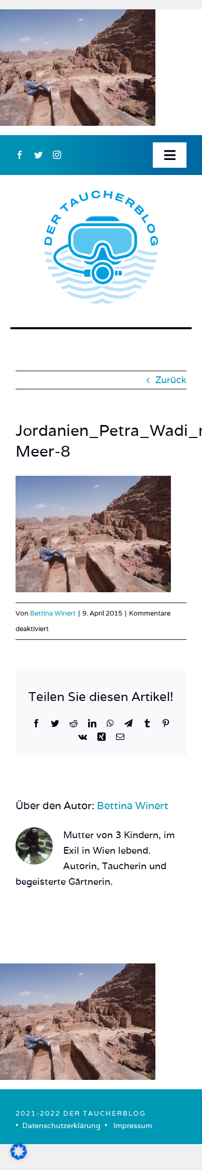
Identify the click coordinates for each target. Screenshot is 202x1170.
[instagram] (57, 155)
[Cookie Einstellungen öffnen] (18, 1156)
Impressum (132, 1125)
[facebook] (20, 155)
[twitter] (38, 155)
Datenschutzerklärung (61, 1125)
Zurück (170, 380)
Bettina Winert (53, 613)
